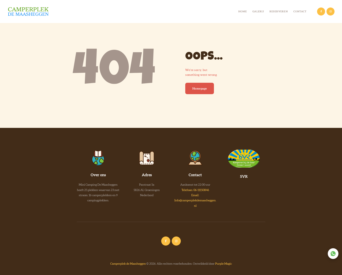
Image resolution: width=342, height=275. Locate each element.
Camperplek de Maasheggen (128, 263)
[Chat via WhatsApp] (333, 253)
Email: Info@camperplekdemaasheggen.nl (195, 200)
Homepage (199, 88)
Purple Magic (223, 263)
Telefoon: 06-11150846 (195, 190)
